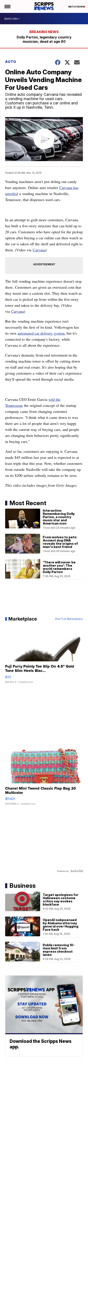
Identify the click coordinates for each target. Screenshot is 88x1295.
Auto (10, 61)
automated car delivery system (41, 333)
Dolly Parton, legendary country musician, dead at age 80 (44, 39)
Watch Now (75, 6)
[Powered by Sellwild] (76, 870)
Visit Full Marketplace (69, 618)
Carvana (39, 249)
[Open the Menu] (7, 6)
